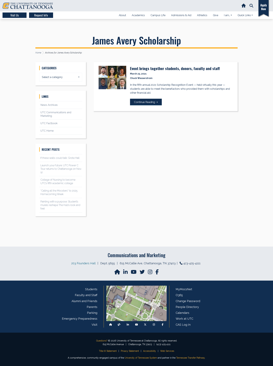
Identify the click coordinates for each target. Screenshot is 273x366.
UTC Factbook (49, 123)
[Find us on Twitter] (142, 272)
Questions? (101, 340)
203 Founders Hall (83, 263)
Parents (92, 307)
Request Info (41, 15)
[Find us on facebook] (157, 272)
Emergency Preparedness (79, 318)
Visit (94, 324)
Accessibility (149, 351)
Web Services (167, 351)
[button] (251, 5)
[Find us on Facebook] (162, 324)
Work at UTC (184, 318)
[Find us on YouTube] (134, 272)
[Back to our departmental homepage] (110, 324)
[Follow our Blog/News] (119, 324)
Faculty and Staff (86, 295)
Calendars (182, 312)
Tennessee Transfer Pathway (190, 358)
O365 (179, 295)
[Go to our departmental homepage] (117, 272)
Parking (92, 312)
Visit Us (14, 15)
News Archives (49, 104)
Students (91, 289)
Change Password (188, 301)
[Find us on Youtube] (136, 324)
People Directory (187, 307)
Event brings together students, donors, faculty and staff (175, 68)
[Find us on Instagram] (150, 272)
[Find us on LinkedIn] (125, 272)
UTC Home (47, 130)
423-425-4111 (191, 263)
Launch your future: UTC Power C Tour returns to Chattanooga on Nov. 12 (61, 169)
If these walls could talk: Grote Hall (59, 157)
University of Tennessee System (141, 358)
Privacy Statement (130, 351)
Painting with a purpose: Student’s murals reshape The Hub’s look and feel (60, 205)
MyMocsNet (184, 289)
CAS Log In (183, 324)
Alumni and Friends (84, 301)
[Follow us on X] (145, 324)
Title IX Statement (108, 351)
